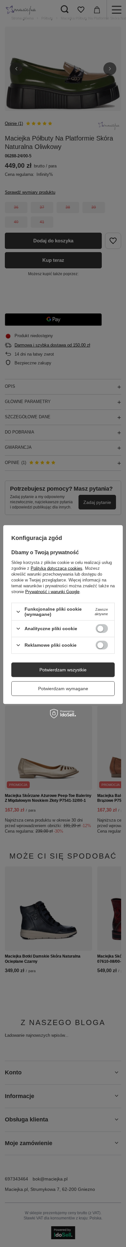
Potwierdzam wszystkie (63, 669)
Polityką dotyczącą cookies (56, 568)
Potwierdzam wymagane (63, 688)
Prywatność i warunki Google (52, 591)
